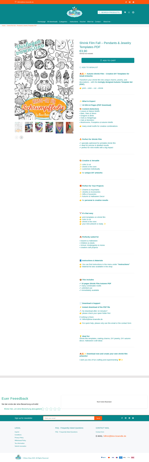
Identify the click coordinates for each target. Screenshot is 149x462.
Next (70, 80)
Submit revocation (20, 446)
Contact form (100, 432)
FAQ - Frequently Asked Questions (66, 432)
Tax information (20, 443)
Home (3, 25)
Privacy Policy (19, 437)
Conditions (18, 435)
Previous (18, 80)
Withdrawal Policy (20, 440)
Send (98, 418)
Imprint (17, 432)
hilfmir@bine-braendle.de (25, 2)
